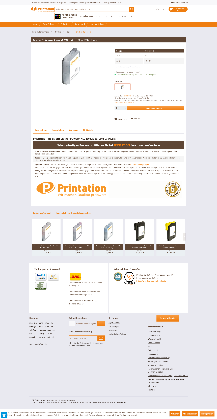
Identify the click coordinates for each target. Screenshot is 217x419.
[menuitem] (94, 9)
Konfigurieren (207, 414)
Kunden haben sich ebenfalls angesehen (73, 213)
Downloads (73, 130)
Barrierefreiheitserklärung (159, 357)
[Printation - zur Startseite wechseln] (43, 11)
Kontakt (151, 390)
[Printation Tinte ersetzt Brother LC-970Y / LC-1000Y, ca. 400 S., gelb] (46, 231)
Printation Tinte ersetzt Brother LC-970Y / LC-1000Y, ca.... (46, 247)
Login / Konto (114, 323)
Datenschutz (153, 350)
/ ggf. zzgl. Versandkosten (131, 67)
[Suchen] (131, 9)
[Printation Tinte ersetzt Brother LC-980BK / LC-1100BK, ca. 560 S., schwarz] (139, 231)
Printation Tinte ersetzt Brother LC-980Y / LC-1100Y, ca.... (171, 247)
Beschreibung (41, 130)
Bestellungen (114, 326)
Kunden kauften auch (42, 213)
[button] (4, 415)
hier (124, 402)
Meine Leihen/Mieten (117, 334)
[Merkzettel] (158, 9)
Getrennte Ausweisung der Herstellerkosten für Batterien (166, 381)
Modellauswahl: (87, 16)
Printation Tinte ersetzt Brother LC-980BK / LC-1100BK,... (139, 247)
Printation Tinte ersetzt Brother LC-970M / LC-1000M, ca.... (77, 247)
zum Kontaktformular (38, 344)
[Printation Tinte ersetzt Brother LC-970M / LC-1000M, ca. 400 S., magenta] (77, 231)
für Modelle (88, 130)
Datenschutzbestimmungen (91, 343)
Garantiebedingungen (139, 164)
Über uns (152, 386)
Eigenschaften (58, 130)
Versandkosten (69, 400)
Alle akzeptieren (190, 414)
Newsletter (113, 330)
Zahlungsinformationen (158, 361)
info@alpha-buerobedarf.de (124, 102)
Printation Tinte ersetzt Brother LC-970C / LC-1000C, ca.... (108, 247)
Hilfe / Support (154, 343)
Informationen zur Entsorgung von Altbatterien (168, 375)
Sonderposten (154, 335)
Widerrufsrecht (154, 339)
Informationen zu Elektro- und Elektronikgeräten (160, 370)
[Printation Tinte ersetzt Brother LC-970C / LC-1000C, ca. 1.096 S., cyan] (108, 231)
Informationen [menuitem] (179, 2)
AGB (150, 346)
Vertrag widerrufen (168, 318)
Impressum (153, 354)
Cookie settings (154, 331)
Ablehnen (175, 414)
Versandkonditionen (156, 365)
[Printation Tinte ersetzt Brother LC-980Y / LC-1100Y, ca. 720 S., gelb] (170, 231)
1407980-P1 (126, 96)
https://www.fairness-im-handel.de (151, 281)
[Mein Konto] (164, 9)
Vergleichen (123, 119)
